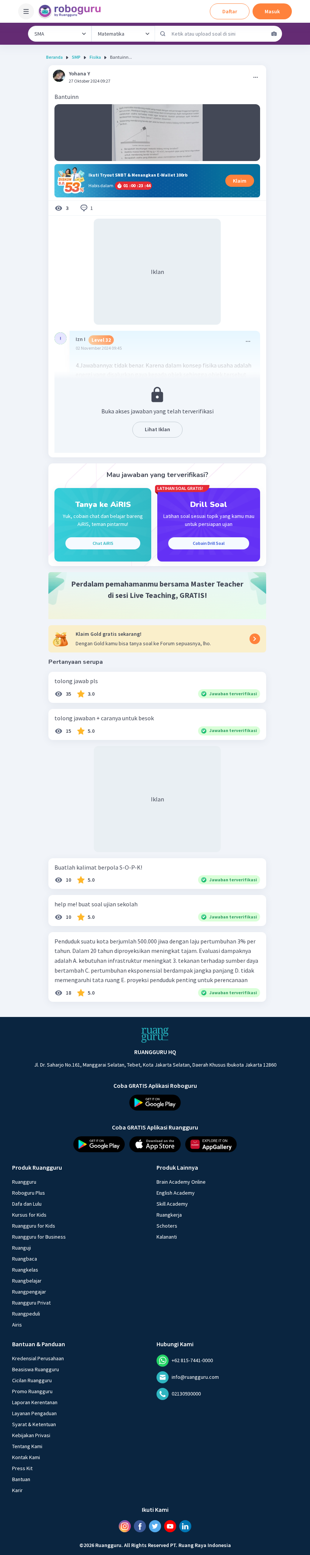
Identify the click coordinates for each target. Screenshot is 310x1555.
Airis (17, 1324)
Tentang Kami (27, 1445)
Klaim (239, 180)
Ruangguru (24, 1181)
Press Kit (22, 1467)
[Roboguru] (72, 11)
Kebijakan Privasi (31, 1434)
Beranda (54, 57)
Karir (17, 1489)
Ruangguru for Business (39, 1236)
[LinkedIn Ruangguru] (185, 1526)
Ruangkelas (25, 1269)
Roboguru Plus (28, 1192)
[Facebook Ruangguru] (140, 1526)
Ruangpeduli (26, 1313)
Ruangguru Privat (31, 1302)
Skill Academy (172, 1203)
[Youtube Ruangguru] (170, 1526)
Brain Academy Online (181, 1181)
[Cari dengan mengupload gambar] (274, 34)
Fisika (95, 57)
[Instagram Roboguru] (125, 1526)
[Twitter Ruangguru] (155, 1526)
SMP (76, 57)
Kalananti (167, 1236)
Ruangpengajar (29, 1291)
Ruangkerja (169, 1214)
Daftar (229, 11)
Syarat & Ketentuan (34, 1423)
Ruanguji (21, 1247)
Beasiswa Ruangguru (35, 1369)
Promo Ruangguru (32, 1391)
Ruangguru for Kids (33, 1225)
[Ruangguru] (155, 1035)
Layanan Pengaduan (34, 1413)
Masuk (272, 11)
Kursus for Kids (29, 1214)
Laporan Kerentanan (34, 1402)
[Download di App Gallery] (211, 1144)
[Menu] (26, 11)
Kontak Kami (26, 1456)
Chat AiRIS (103, 543)
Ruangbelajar (27, 1280)
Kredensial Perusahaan (38, 1358)
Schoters (167, 1225)
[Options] (256, 77)
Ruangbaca (24, 1258)
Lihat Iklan (157, 429)
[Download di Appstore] (155, 1144)
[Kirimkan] (163, 34)
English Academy (176, 1192)
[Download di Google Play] (155, 1103)
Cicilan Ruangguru (32, 1380)
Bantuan (21, 1478)
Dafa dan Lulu (27, 1203)
